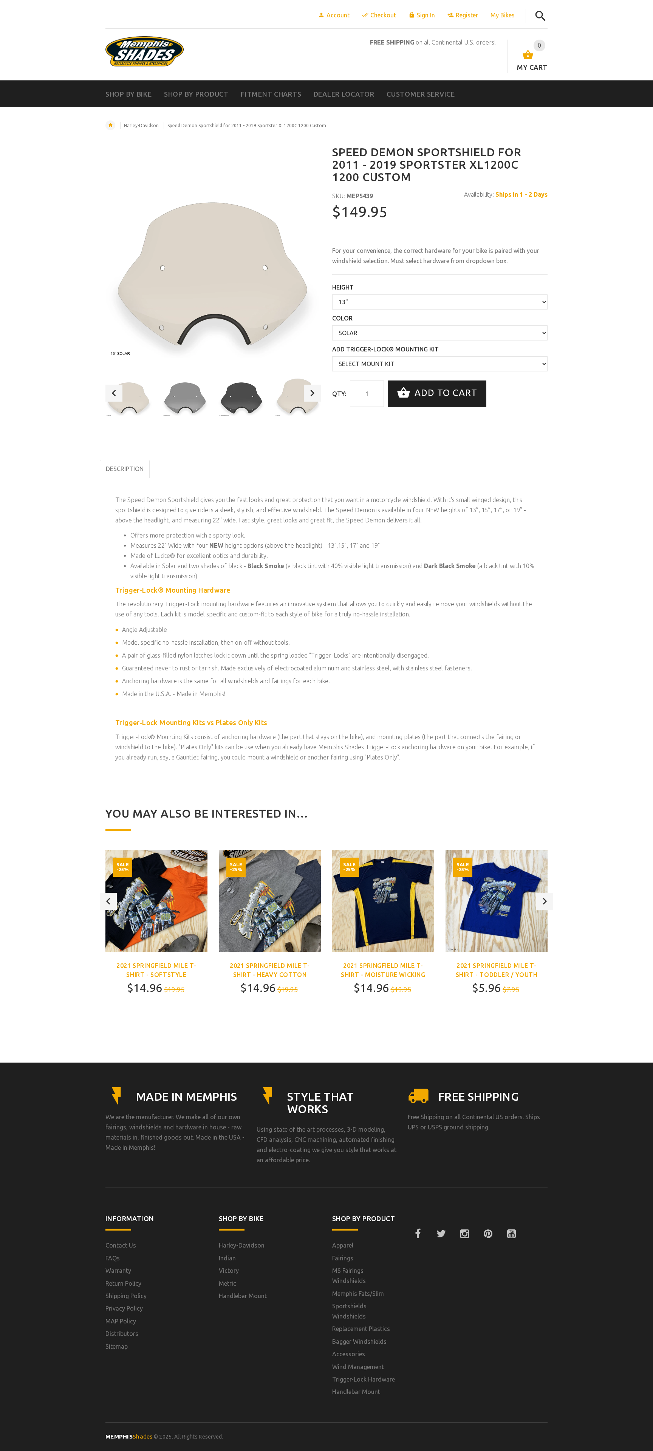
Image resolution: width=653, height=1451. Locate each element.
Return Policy (123, 1283)
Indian (227, 1258)
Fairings (342, 1258)
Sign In (426, 15)
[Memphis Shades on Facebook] (417, 1234)
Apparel (342, 1245)
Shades (129, 1436)
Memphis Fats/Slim (358, 1293)
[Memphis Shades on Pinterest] (488, 1234)
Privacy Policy (124, 1308)
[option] (128, 393)
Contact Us (120, 1245)
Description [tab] (125, 468)
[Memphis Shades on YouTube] (511, 1234)
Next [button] (312, 393)
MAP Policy (120, 1321)
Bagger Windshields (359, 1341)
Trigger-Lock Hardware (363, 1379)
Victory (229, 1270)
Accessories (348, 1354)
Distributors (121, 1333)
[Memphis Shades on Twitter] (441, 1234)
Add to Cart (444, 393)
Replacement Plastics (361, 1328)
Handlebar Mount (243, 1295)
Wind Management (358, 1366)
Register (467, 15)
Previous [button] (113, 393)
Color (342, 318)
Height (343, 287)
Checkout (383, 15)
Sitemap (116, 1346)
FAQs (112, 1258)
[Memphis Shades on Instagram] (464, 1234)
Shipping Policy (126, 1295)
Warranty (118, 1270)
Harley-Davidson (141, 125)
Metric (227, 1283)
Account (338, 15)
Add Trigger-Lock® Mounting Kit (385, 349)
